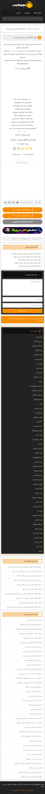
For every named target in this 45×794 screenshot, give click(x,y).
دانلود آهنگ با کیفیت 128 (21, 216)
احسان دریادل (37, 506)
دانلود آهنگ (37, 13)
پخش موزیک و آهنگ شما (26, 790)
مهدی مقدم (38, 529)
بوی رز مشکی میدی (35, 696)
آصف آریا (39, 547)
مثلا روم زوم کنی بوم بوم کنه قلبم (30, 772)
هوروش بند (38, 413)
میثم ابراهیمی (37, 457)
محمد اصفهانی (37, 515)
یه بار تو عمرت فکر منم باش (32, 750)
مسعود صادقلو (37, 395)
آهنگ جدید (35, 239)
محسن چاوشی (37, 466)
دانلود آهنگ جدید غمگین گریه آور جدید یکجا (27, 257)
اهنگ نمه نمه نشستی (34, 620)
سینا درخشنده (37, 426)
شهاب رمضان (38, 484)
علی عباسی (38, 520)
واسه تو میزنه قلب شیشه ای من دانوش (28, 718)
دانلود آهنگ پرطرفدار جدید (32, 660)
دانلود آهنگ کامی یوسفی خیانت (25, 37)
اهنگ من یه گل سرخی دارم (32, 727)
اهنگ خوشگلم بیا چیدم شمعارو (31, 777)
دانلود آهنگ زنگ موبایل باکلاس (31, 736)
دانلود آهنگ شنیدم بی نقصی (31, 651)
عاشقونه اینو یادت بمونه (33, 687)
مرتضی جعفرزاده (37, 390)
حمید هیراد (38, 493)
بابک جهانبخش (37, 440)
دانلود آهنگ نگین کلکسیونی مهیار (30, 603)
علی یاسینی (38, 408)
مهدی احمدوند (37, 480)
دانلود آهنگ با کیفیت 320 (21, 210)
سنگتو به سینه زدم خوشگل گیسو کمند (28, 678)
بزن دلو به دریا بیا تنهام (33, 759)
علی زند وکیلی (37, 448)
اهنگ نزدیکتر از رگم (35, 705)
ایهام (40, 382)
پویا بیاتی (39, 435)
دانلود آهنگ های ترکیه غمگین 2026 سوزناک (27, 263)
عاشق (29, 99)
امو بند (40, 444)
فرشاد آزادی (38, 453)
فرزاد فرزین (38, 489)
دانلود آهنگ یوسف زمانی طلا (32, 589)
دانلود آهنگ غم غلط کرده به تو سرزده (29, 669)
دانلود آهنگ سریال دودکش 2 (31, 638)
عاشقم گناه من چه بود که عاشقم (30, 625)
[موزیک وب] (22, 4)
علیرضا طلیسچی (37, 346)
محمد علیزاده (38, 355)
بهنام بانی (39, 373)
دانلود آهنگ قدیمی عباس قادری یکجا (29, 266)
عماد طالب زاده (37, 533)
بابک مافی (38, 502)
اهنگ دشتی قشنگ (35, 714)
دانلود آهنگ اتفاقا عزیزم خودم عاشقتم (28, 629)
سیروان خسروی (37, 497)
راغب (40, 404)
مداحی (18, 13)
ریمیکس (27, 13)
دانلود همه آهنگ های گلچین (22, 222)
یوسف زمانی (38, 475)
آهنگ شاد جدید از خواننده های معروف (28, 723)
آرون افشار (38, 350)
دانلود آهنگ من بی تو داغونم (31, 656)
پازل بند (39, 511)
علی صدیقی (38, 462)
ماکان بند (39, 422)
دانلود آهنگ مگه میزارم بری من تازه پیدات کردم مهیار (24, 607)
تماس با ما (14, 790)
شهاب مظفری (37, 417)
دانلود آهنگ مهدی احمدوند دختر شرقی (28, 598)
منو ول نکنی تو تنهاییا (34, 665)
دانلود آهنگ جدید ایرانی (33, 692)
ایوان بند (39, 364)
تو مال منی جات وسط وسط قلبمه (30, 732)
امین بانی (39, 337)
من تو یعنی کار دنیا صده (33, 647)
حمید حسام (38, 542)
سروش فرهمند (37, 524)
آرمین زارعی (38, 359)
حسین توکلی (38, 399)
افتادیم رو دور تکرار (35, 768)
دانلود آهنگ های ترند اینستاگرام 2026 (29, 260)
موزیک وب (36, 29)
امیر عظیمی (38, 538)
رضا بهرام (39, 368)
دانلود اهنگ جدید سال (34, 754)
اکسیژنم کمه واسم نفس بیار (32, 746)
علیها (40, 551)
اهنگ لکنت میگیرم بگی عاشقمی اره (29, 634)
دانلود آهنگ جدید (35, 709)
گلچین (29, 29)
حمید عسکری (38, 377)
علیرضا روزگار (38, 471)
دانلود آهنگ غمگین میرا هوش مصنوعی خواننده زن (25, 254)
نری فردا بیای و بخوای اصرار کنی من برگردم (27, 763)
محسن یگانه (38, 341)
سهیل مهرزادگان (37, 431)
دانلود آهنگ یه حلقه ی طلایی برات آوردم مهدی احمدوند (23, 594)
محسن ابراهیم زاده (36, 386)
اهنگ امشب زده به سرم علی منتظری (29, 683)
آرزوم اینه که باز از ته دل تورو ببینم (30, 674)
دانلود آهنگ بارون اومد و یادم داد (30, 642)
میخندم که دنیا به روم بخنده (31, 700)
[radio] (31, 149)
